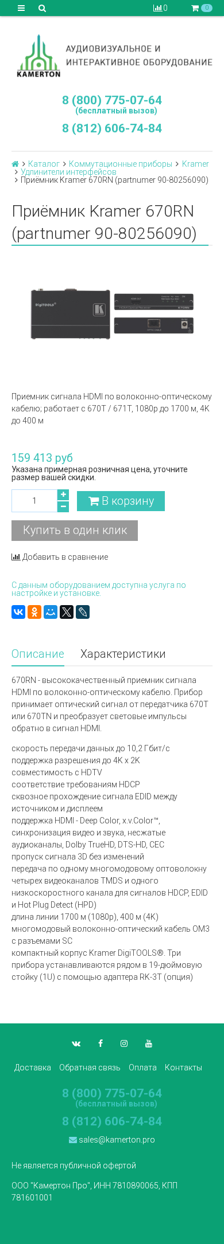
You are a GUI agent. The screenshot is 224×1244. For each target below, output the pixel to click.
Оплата (143, 1067)
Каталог (44, 164)
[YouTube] (148, 1043)
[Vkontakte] (76, 1043)
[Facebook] (100, 1043)
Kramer (195, 164)
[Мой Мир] (50, 612)
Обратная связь (90, 1067)
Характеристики (123, 654)
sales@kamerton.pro (116, 1139)
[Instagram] (124, 1043)
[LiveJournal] (83, 612)
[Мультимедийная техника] (112, 55)
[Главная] (15, 164)
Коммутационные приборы (120, 164)
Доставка (32, 1067)
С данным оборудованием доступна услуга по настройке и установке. (98, 589)
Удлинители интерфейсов (69, 172)
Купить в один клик (75, 530)
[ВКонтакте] (18, 612)
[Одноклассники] (34, 612)
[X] (67, 612)
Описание (37, 654)
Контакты (183, 1067)
